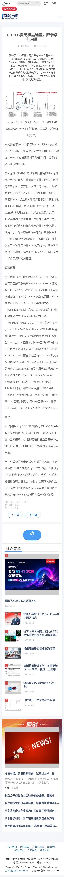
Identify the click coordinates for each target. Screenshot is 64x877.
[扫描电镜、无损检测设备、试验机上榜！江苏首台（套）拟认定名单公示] (32, 747)
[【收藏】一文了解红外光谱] (13, 705)
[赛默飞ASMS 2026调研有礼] (32, 574)
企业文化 (19, 850)
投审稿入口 (9, 9)
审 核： (10, 508)
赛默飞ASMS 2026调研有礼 (20, 600)
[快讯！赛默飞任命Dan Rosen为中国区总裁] (13, 618)
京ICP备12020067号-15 (16, 870)
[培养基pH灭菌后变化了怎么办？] (13, 687)
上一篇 (15, 514)
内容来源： (10, 502)
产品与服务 (38, 847)
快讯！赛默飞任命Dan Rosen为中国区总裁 (41, 616)
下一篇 (33, 514)
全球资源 (44, 850)
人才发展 (32, 850)
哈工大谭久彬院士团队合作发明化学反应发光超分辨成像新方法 (40, 633)
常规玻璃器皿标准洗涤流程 (39, 648)
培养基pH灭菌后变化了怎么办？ (39, 685)
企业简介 (51, 847)
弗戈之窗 (24, 847)
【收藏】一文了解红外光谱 (39, 700)
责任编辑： (10, 505)
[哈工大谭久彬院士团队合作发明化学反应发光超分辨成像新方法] (13, 636)
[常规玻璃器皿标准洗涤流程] (13, 653)
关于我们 (12, 847)
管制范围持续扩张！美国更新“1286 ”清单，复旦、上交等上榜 (40, 667)
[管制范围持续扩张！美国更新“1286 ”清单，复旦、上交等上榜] (13, 670)
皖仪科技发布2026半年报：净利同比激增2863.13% (34, 803)
